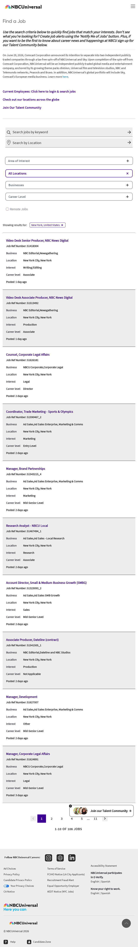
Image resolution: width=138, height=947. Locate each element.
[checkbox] (69, 207)
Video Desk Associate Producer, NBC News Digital (39, 297)
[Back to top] (126, 923)
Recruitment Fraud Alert (60, 880)
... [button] (88, 818)
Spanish (105, 881)
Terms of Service (56, 868)
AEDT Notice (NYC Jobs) (60, 891)
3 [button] (62, 818)
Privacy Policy (12, 874)
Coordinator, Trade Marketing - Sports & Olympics (39, 411)
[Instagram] (48, 857)
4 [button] (72, 818)
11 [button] (95, 818)
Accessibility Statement (104, 865)
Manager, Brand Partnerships (25, 469)
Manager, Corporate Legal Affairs (28, 754)
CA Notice (9, 891)
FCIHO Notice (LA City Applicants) (66, 874)
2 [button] (52, 818)
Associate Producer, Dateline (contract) (32, 640)
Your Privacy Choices (22, 885)
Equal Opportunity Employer (63, 885)
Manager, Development (21, 697)
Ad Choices (10, 868)
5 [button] (82, 818)
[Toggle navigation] (133, 6)
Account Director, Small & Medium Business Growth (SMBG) (46, 583)
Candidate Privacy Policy (18, 880)
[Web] (60, 857)
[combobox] (69, 132)
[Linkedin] (71, 857)
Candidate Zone (42, 941)
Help (12, 941)
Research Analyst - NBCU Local (27, 526)
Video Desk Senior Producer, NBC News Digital (37, 240)
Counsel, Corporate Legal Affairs (28, 354)
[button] (130, 132)
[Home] (64, 6)
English (95, 881)
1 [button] (42, 818)
